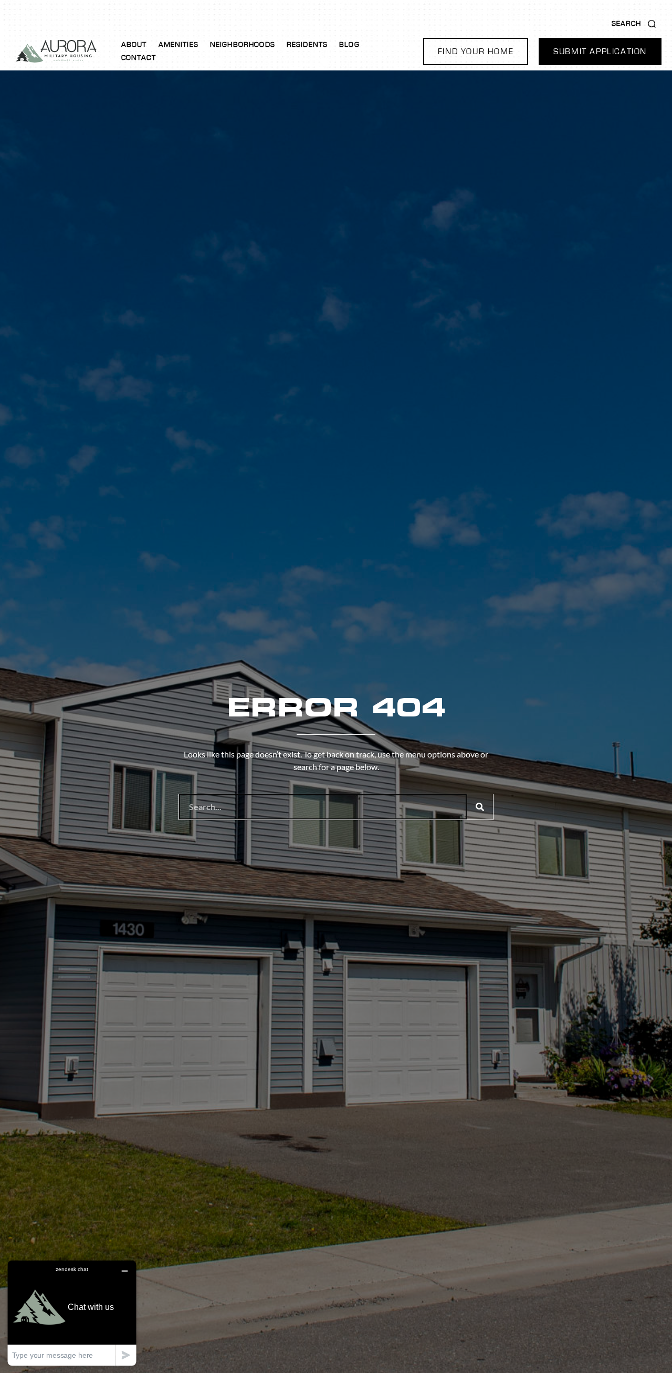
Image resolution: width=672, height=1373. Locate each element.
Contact (138, 58)
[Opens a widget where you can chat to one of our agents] (72, 1312)
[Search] (480, 806)
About (134, 44)
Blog (349, 44)
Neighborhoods (242, 44)
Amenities (178, 44)
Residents (307, 44)
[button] (475, 51)
